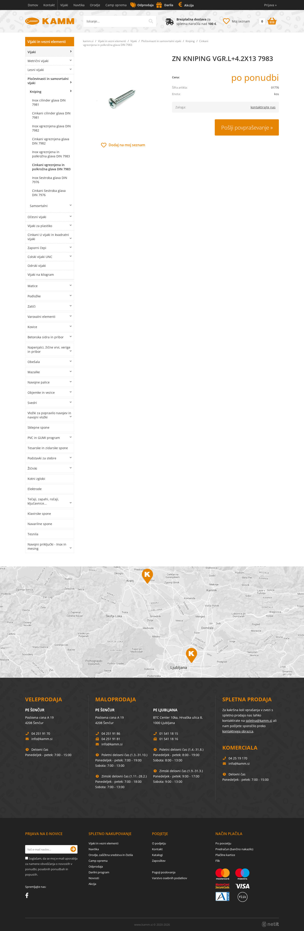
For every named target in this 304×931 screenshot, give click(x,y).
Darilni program (99, 872)
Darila (168, 5)
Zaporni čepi (37, 248)
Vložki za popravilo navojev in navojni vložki (49, 415)
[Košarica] (267, 20)
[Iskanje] (150, 21)
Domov (33, 5)
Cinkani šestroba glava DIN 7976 (49, 193)
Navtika (79, 5)
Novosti (94, 878)
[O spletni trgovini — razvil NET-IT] (270, 924)
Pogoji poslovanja (163, 872)
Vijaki (64, 5)
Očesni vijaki (37, 217)
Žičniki (32, 468)
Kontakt (49, 5)
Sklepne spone (38, 427)
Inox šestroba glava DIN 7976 (49, 180)
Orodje (95, 5)
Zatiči (32, 306)
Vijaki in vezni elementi (46, 41)
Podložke (34, 296)
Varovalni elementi (41, 316)
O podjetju (159, 843)
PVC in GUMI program (44, 438)
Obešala (34, 362)
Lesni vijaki (36, 70)
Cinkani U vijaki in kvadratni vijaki (48, 237)
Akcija (189, 5)
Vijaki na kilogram (41, 274)
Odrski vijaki (37, 266)
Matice (33, 286)
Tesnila (33, 534)
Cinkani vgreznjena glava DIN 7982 (50, 141)
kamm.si (88, 41)
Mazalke (34, 372)
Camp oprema (116, 5)
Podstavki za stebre (42, 458)
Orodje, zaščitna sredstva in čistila (111, 855)
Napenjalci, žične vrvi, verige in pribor (49, 349)
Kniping (35, 91)
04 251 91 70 (40, 733)
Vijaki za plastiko (40, 226)
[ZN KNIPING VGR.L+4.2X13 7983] (123, 98)
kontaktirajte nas (263, 107)
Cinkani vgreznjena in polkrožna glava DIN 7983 (51, 167)
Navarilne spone (40, 524)
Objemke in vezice (41, 392)
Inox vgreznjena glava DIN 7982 (51, 128)
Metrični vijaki (38, 61)
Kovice (32, 327)
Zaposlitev (159, 861)
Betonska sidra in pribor (46, 337)
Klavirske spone (39, 513)
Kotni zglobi (36, 479)
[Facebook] (28, 896)
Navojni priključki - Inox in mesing (47, 546)
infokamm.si (42, 739)
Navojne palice (39, 382)
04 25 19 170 (238, 758)
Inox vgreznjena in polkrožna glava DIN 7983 (51, 154)
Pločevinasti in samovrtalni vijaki (48, 81)
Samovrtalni (39, 206)
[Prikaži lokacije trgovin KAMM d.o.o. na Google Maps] (152, 622)
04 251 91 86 (110, 733)
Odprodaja (145, 5)
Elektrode (35, 489)
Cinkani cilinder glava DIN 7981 (51, 115)
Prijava (270, 5)
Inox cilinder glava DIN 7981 (49, 102)
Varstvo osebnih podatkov (169, 878)
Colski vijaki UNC (40, 257)
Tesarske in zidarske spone (48, 448)
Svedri (32, 403)
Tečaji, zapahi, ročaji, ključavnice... (43, 501)
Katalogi (157, 855)
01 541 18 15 (168, 733)
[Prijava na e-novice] (73, 849)
